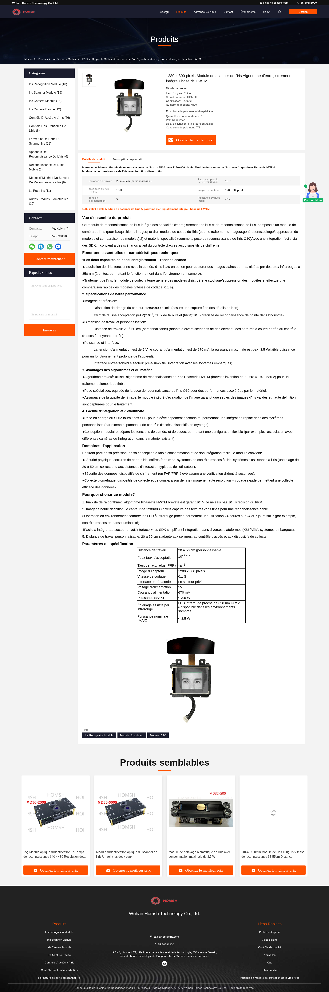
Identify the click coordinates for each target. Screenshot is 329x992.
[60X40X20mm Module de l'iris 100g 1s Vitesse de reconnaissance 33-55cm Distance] (201, 812)
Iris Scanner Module (65, 59)
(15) (45, 92)
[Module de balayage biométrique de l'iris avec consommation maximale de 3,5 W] (128, 812)
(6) (48, 154)
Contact (228, 11)
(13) (45, 101)
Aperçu (164, 11)
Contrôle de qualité (269, 947)
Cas (269, 962)
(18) (44, 141)
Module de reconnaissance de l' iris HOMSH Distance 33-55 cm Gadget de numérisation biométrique (271, 854)
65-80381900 (308, 2)
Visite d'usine (270, 939)
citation (303, 11)
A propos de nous (205, 11)
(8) (47, 128)
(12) (45, 109)
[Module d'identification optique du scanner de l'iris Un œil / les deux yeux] (55, 812)
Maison (28, 59)
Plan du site (270, 970)
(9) (49, 180)
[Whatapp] (50, 247)
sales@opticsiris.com (276, 2)
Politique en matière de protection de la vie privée (269, 977)
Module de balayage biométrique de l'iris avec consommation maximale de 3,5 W (127, 854)
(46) (49, 117)
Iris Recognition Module (99, 735)
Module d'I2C (158, 735)
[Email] (58, 246)
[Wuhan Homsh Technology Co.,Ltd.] (24, 11)
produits (43, 59)
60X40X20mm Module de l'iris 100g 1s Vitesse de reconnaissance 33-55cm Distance (200, 854)
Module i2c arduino (131, 735)
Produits (181, 11)
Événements (248, 11)
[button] (28, 822)
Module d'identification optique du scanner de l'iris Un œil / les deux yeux (54, 854)
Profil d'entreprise (269, 932)
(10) (48, 84)
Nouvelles (269, 954)
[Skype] (40, 246)
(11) (40, 190)
